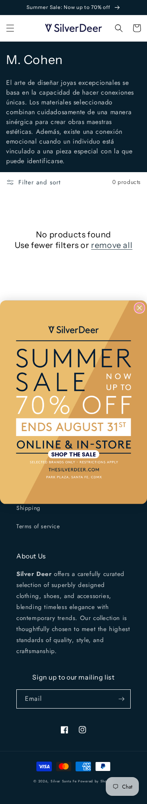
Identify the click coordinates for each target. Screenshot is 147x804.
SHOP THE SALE (73, 454)
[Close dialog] (140, 307)
